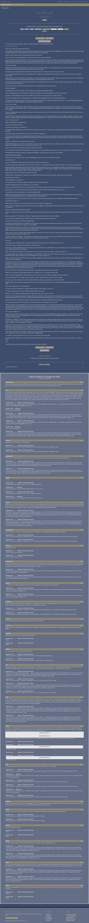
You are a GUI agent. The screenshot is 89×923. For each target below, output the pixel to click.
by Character (49, 919)
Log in (8, 366)
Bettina (7, 502)
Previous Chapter (40, 38)
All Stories (48, 914)
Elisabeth (8, 801)
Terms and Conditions (71, 916)
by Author (48, 916)
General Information (71, 914)
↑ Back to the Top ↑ (45, 350)
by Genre (48, 920)
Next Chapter (49, 38)
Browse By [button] (66, 1)
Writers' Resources (70, 919)
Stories (60, 1)
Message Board (70, 917)
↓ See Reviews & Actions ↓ (44, 41)
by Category (49, 917)
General (26, 29)
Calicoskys (8, 601)
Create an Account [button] (81, 1)
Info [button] (72, 1)
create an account (54, 358)
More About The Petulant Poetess (11, 918)
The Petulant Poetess (6, 1)
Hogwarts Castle (46, 29)
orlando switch (9, 382)
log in (47, 358)
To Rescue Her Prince (6, 4)
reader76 (44, 20)
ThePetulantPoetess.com (22, 920)
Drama (22, 29)
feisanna (8, 477)
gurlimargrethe (9, 456)
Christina (8, 440)
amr (7, 390)
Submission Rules (70, 920)
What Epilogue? (38, 29)
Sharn (7, 697)
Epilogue (31, 29)
